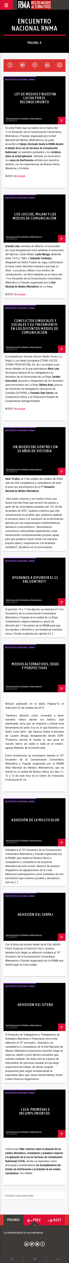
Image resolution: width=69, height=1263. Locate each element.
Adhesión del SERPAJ (35, 914)
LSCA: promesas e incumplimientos (34, 1111)
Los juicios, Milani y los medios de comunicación (34, 216)
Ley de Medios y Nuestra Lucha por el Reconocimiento (35, 98)
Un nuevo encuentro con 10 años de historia (35, 449)
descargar (19, 176)
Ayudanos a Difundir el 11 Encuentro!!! (35, 579)
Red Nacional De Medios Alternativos (24, 118)
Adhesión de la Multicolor (35, 820)
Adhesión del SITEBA (35, 1004)
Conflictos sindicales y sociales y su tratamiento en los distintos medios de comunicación (34, 326)
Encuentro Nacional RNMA (20, 79)
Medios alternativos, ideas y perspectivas (35, 666)
